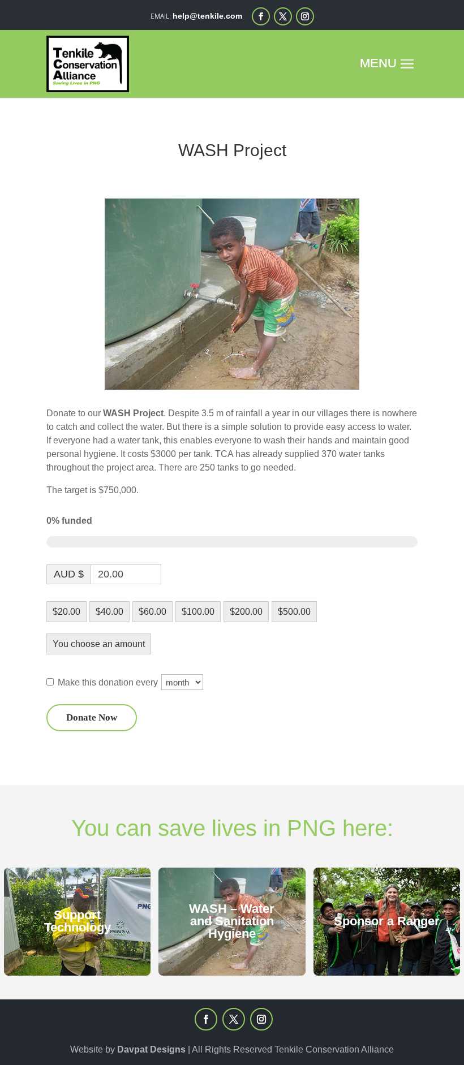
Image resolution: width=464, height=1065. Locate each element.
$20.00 (66, 611)
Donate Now (91, 717)
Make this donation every (109, 682)
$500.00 (294, 611)
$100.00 (198, 611)
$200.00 (246, 611)
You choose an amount (99, 644)
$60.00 (152, 611)
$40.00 (109, 611)
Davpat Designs (151, 1049)
